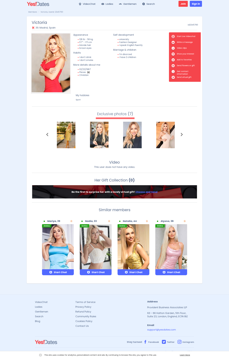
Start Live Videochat (186, 36)
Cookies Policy (83, 321)
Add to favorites (184, 59)
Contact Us (82, 326)
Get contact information (182, 71)
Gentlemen (41, 311)
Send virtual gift (184, 77)
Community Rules (85, 316)
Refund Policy (83, 311)
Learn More (185, 355)
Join (183, 3)
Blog (37, 321)
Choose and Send (146, 192)
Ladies (38, 306)
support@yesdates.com (161, 329)
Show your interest (185, 53)
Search (39, 316)
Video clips (182, 48)
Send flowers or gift (186, 65)
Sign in (196, 3)
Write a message (185, 42)
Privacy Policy (83, 306)
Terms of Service (85, 302)
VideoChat (41, 302)
